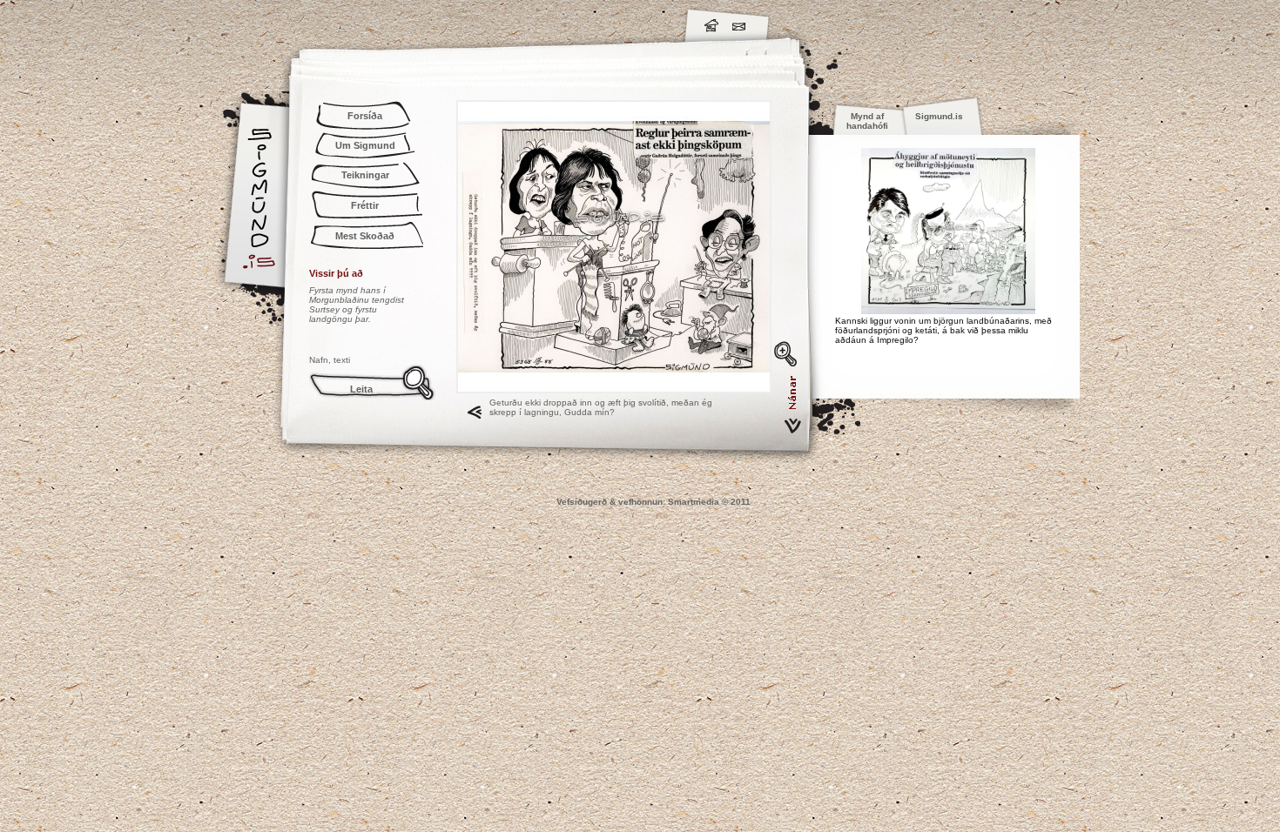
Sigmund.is (413, 22)
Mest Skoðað (364, 236)
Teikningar (365, 175)
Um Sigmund (365, 145)
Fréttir (365, 205)
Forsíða (364, 116)
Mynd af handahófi (867, 121)
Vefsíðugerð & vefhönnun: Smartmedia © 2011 (653, 502)
